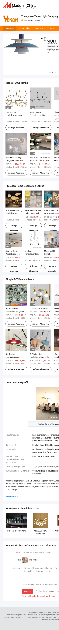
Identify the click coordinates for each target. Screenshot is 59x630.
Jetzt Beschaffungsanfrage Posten (38, 596)
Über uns (39, 28)
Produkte (26, 28)
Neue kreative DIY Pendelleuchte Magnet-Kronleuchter (39, 115)
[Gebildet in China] (20, 5)
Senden (27, 591)
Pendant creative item (16, 530)
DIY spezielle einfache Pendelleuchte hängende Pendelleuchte (40, 311)
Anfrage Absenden (16, 127)
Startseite (9, 28)
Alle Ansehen (11, 496)
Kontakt (51, 28)
